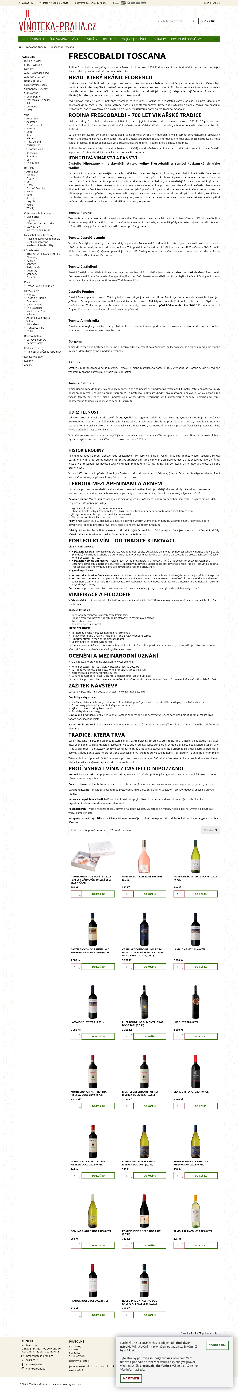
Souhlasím (217, 1345)
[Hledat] (193, 21)
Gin (28, 181)
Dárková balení (33, 336)
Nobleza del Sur (35, 311)
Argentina (32, 118)
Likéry (29, 184)
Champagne (33, 96)
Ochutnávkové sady (35, 85)
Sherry (30, 198)
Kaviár (28, 282)
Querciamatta (34, 304)
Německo (31, 138)
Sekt (28, 103)
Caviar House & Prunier (40, 285)
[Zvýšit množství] (80, 892)
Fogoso (30, 220)
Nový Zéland (33, 141)
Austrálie (31, 121)
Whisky (30, 208)
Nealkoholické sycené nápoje (43, 238)
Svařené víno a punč (38, 230)
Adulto (103, 2)
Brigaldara (32, 324)
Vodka (29, 204)
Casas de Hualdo (36, 298)
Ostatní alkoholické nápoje (39, 213)
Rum (29, 194)
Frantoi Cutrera (35, 327)
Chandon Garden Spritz (40, 223)
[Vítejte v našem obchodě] (20, 47)
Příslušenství (31, 250)
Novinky (28, 69)
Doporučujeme (93, 830)
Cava (29, 109)
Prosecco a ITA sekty (38, 100)
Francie (30, 128)
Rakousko (31, 153)
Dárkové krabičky (36, 339)
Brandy (30, 175)
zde (142, 1369)
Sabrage (31, 264)
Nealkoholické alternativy (38, 235)
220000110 (27, 2)
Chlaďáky (31, 257)
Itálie (29, 135)
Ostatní (30, 277)
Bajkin (30, 331)
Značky (28, 364)
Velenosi (31, 321)
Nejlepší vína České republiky (43, 351)
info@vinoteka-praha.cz (55, 2)
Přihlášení (213, 2)
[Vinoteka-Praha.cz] (68, 21)
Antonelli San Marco (38, 317)
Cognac (30, 178)
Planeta (30, 294)
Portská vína (36, 149)
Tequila (30, 201)
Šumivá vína (58, 39)
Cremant (31, 106)
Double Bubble (33, 81)
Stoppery (31, 273)
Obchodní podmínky (186, 39)
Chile (29, 131)
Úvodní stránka (32, 39)
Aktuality (109, 39)
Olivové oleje (31, 291)
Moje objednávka (134, 39)
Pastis (29, 191)
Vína (75, 39)
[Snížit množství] (80, 895)
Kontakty (159, 39)
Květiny (28, 360)
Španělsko (32, 156)
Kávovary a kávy (33, 356)
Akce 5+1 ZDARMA (34, 77)
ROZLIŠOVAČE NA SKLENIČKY (43, 254)
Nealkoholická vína (37, 242)
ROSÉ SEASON (32, 61)
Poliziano (31, 314)
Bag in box (32, 163)
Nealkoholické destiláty (39, 245)
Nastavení (131, 1378)
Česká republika (35, 125)
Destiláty (90, 39)
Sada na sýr (33, 267)
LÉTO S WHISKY (33, 65)
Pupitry (30, 260)
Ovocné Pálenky (35, 188)
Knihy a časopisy (34, 348)
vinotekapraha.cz (35, 1364)
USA (28, 159)
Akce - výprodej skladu (37, 73)
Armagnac (32, 171)
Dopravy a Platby (79, 1360)
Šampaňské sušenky (36, 89)
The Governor (34, 307)
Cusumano (32, 301)
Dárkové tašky (34, 343)
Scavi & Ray (33, 226)
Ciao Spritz (32, 216)
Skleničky (31, 270)
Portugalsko (33, 145)
